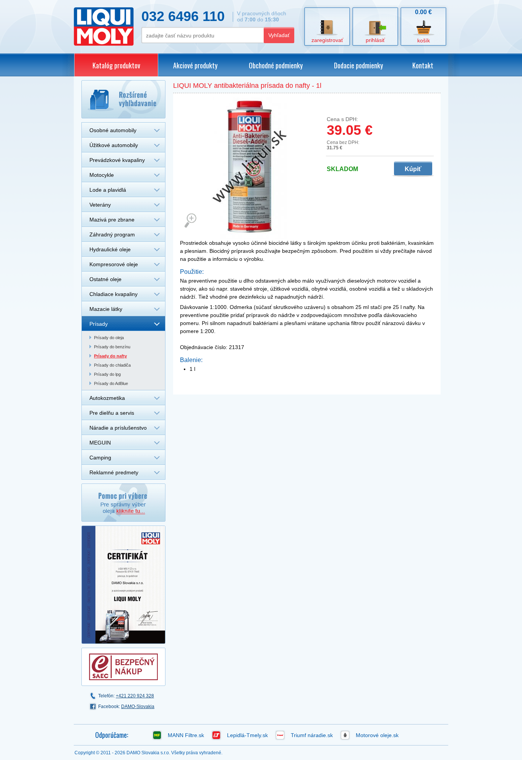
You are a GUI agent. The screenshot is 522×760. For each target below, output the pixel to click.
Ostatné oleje (105, 279)
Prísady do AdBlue (111, 383)
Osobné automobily (112, 130)
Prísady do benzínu (112, 346)
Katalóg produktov (116, 65)
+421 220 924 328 (135, 696)
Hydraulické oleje (110, 249)
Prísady (98, 324)
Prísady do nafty (110, 356)
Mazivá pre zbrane (112, 220)
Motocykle (101, 175)
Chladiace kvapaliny (113, 294)
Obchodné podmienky (276, 65)
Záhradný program (112, 234)
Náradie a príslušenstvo (118, 428)
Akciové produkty (195, 65)
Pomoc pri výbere (123, 502)
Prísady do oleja (109, 337)
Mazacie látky (105, 309)
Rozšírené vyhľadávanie (123, 99)
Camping (100, 457)
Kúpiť (413, 169)
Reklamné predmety (113, 472)
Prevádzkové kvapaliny (117, 160)
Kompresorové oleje (113, 264)
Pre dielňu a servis (111, 413)
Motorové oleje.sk (377, 735)
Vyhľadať (279, 35)
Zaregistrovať (327, 40)
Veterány (100, 205)
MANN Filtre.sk (186, 735)
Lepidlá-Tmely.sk (247, 735)
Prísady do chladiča (112, 365)
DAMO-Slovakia (137, 706)
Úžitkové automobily (113, 145)
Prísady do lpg (107, 374)
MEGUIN (100, 443)
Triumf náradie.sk (312, 735)
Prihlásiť (375, 40)
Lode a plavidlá (107, 190)
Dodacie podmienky (358, 65)
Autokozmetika (107, 398)
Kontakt (422, 65)
